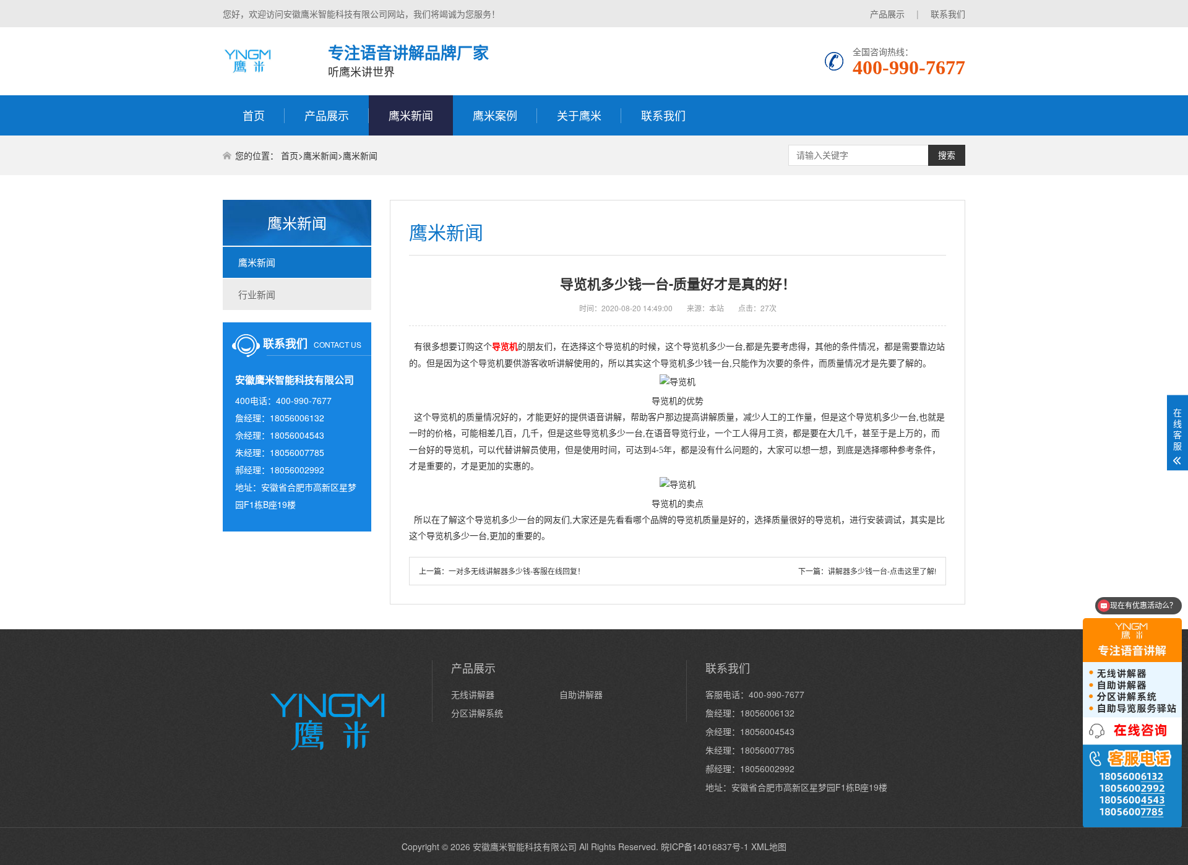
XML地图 (768, 846)
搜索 (946, 155)
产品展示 (887, 13)
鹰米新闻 (411, 115)
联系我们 (948, 13)
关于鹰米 (579, 115)
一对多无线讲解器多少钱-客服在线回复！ (517, 571)
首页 (254, 115)
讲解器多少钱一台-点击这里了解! (882, 571)
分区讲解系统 (477, 713)
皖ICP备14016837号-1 (705, 846)
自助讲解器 (581, 694)
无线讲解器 (472, 694)
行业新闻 (256, 294)
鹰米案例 (495, 115)
